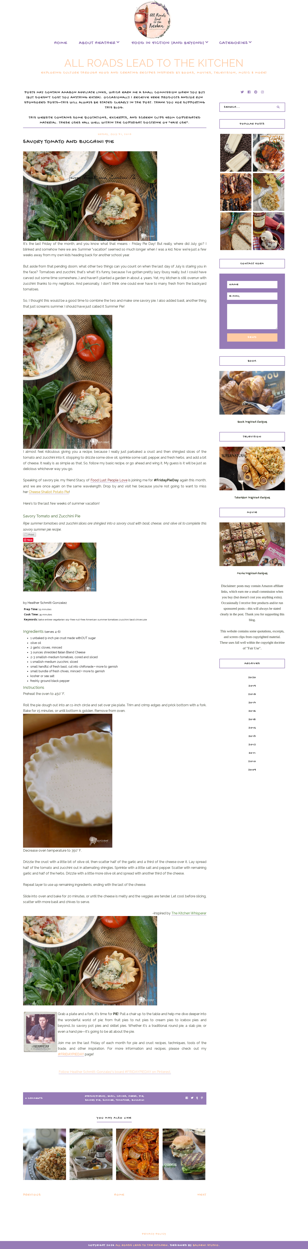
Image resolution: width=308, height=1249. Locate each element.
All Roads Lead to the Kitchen (154, 63)
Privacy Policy (154, 1234)
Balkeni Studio (206, 1245)
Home (60, 43)
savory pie (93, 1100)
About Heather (97, 43)
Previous (32, 1195)
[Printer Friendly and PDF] (114, 534)
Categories (233, 43)
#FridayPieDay (95, 1096)
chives (121, 1096)
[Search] (278, 107)
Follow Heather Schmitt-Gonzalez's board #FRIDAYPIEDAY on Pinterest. (115, 1072)
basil (111, 1096)
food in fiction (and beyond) (168, 43)
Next (202, 1195)
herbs (132, 1096)
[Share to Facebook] (187, 1098)
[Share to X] (192, 1098)
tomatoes (122, 1100)
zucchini (138, 1100)
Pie (141, 1096)
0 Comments (34, 1098)
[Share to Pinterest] (202, 1098)
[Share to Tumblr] (197, 1098)
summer (108, 1100)
